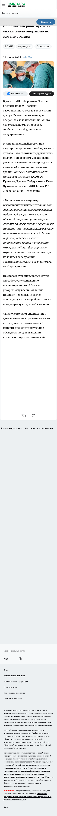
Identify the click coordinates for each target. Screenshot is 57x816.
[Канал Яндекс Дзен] (41, 93)
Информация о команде (14, 693)
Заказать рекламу (10, 13)
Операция (43, 46)
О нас (6, 670)
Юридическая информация (16, 681)
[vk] (24, 415)
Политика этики (11, 687)
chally (27, 57)
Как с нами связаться (13, 698)
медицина (25, 46)
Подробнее (21, 748)
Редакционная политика (14, 675)
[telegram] (34, 415)
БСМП (9, 46)
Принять (46, 21)
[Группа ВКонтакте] (15, 93)
